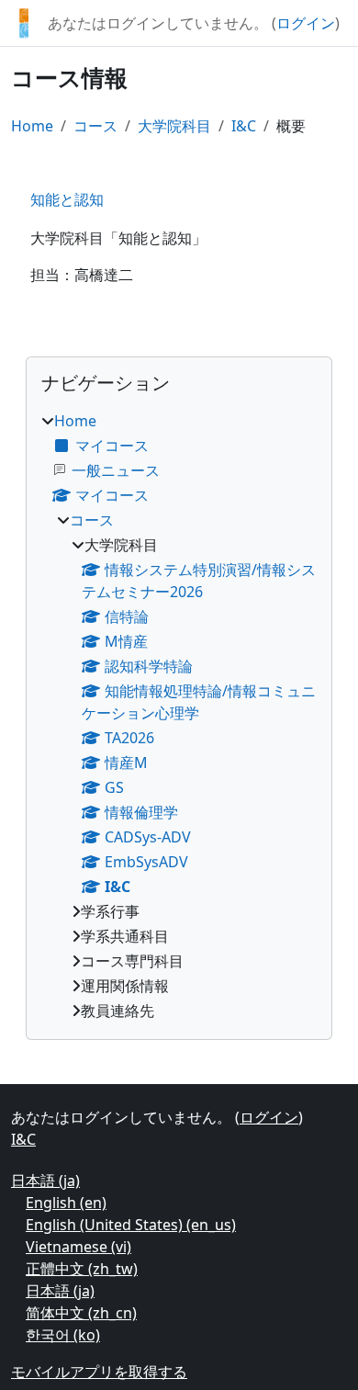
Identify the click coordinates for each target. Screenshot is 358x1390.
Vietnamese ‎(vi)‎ (78, 1247)
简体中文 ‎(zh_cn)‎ (81, 1313)
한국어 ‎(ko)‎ (63, 1335)
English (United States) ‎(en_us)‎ (131, 1225)
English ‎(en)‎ (66, 1202)
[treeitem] (179, 716)
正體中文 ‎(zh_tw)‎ (82, 1269)
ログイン (305, 23)
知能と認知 (67, 199)
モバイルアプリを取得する (99, 1372)
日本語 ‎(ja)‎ (45, 1180)
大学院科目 (174, 126)
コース (95, 126)
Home (32, 126)
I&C (243, 126)
